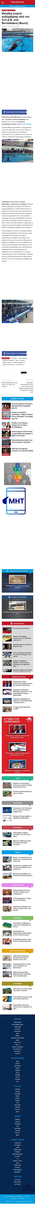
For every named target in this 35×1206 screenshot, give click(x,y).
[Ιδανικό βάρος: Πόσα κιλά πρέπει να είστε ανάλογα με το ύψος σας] (7, 1007)
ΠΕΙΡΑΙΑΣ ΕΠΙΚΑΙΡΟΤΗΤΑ (8, 364)
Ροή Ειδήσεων (19, 623)
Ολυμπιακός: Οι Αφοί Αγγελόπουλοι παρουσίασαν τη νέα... (17, 736)
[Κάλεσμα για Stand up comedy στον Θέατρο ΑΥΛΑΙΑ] (6, 451)
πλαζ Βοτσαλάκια (25, 124)
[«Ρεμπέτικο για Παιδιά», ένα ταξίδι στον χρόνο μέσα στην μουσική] (7, 909)
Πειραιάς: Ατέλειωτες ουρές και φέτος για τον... (17, 613)
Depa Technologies (26, 1201)
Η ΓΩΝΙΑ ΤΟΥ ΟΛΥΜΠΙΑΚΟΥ (12, 720)
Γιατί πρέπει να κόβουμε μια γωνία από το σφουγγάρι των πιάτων (22, 924)
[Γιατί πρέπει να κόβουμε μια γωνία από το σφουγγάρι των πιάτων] (7, 925)
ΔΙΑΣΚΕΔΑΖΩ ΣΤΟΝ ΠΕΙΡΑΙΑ (5, 454)
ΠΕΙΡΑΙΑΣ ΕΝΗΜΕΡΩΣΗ (19, 362)
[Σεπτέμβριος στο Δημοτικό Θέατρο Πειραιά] (17, 579)
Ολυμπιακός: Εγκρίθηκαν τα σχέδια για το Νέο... (17, 771)
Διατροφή (17, 983)
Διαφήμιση (13, 1198)
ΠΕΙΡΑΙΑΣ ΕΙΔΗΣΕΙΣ (7, 362)
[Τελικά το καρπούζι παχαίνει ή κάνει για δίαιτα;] (7, 794)
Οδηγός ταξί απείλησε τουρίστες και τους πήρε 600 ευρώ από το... (22, 638)
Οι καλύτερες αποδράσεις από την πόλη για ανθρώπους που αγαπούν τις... (22, 867)
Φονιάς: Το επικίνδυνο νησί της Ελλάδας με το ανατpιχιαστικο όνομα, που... (22, 859)
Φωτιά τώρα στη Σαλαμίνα (21, 628)
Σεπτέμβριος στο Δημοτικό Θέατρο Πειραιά (17, 586)
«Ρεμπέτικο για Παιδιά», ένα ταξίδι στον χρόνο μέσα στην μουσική (22, 908)
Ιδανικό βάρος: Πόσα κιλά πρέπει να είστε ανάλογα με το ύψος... (22, 1006)
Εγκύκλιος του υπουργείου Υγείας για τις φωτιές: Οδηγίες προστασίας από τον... (22, 785)
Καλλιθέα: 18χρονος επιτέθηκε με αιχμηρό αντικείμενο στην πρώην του (22, 671)
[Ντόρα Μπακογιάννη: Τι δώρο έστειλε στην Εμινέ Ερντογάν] (7, 941)
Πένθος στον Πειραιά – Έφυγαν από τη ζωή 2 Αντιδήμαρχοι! (20, 425)
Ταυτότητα (27, 1196)
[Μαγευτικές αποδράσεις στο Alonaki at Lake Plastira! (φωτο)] (7, 876)
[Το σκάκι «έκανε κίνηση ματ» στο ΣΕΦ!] (7, 709)
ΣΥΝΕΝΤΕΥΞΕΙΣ (5, 437)
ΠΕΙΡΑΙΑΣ (4, 10)
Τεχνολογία (17, 803)
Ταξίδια (17, 852)
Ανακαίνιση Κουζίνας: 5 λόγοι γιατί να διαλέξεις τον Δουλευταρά (22, 965)
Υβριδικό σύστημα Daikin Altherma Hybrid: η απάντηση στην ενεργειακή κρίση (22, 974)
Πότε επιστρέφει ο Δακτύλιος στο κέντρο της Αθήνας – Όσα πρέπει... (22, 654)
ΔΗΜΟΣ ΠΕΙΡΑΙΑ (11, 10)
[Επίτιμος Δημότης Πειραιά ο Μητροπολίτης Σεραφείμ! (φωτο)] (6, 406)
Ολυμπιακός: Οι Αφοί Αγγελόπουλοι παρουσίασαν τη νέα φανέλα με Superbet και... (22, 683)
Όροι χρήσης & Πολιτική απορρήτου (13, 1196)
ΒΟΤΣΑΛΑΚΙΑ (13, 358)
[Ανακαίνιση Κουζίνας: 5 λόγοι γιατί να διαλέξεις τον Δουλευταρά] (7, 966)
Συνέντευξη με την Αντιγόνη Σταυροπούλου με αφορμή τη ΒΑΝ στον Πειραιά (22, 434)
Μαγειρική (18, 918)
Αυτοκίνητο (17, 827)
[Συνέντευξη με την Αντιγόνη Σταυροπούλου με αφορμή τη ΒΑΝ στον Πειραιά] (6, 434)
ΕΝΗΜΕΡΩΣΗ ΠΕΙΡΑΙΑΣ (8, 360)
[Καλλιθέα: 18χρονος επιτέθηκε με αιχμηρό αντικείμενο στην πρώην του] (7, 672)
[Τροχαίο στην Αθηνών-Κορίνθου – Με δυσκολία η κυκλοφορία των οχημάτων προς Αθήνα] (7, 663)
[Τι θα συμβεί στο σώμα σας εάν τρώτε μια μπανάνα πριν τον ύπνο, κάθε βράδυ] (7, 999)
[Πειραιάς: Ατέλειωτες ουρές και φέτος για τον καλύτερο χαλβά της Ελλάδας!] (17, 605)
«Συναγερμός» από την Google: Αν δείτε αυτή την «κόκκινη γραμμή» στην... (22, 809)
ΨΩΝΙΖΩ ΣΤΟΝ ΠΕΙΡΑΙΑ (18, 597)
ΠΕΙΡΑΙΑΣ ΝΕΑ (19, 364)
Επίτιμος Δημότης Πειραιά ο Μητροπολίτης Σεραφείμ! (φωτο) (22, 406)
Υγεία (17, 778)
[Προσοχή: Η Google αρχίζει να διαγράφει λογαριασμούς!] (7, 818)
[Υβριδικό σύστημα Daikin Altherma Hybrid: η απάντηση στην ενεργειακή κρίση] (7, 974)
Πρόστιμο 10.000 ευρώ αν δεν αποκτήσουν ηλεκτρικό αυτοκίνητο (22, 842)
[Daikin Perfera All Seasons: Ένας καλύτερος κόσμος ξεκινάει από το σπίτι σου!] (7, 958)
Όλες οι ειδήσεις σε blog (17, 6)
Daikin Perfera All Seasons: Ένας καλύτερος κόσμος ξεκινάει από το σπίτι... (21, 957)
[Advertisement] (17, 182)
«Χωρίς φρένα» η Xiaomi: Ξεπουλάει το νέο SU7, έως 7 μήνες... (22, 834)
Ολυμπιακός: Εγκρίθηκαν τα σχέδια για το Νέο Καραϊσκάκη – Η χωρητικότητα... (22, 700)
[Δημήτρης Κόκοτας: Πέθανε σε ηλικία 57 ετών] (7, 647)
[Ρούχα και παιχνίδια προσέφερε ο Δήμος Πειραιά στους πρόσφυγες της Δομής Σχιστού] (6, 414)
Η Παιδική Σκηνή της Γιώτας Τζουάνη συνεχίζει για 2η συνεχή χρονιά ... (21, 892)
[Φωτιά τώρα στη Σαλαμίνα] (7, 630)
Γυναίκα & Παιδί (17, 885)
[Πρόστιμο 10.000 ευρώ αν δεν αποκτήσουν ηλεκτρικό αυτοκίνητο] (7, 843)
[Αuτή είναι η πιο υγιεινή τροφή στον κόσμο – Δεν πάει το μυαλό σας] (7, 991)
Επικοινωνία (21, 1198)
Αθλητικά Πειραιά (19, 677)
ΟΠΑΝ (16, 360)
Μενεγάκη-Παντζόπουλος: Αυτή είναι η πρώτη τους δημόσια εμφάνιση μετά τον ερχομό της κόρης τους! (26, 387)
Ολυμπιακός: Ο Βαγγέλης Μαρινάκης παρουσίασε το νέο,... (17, 754)
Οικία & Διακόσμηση (17, 951)
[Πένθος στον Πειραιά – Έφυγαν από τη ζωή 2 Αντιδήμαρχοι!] (6, 425)
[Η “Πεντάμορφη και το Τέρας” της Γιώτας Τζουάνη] (7, 900)
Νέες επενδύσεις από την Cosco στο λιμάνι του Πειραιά (9, 384)
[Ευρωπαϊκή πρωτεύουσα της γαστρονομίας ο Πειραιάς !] (6, 442)
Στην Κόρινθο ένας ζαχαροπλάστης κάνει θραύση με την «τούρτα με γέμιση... (22, 933)
